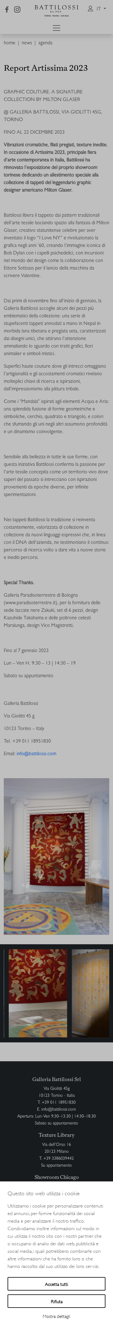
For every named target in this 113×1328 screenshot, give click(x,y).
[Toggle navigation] (56, 28)
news (27, 43)
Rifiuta (56, 1301)
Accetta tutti (56, 1284)
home (9, 43)
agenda (45, 43)
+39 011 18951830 (59, 1103)
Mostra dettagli (56, 1316)
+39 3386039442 (58, 1159)
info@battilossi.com (58, 1110)
